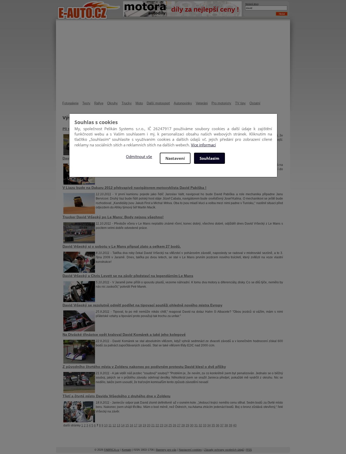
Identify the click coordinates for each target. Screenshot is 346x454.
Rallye (98, 103)
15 (127, 425)
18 (140, 425)
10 (106, 425)
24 (166, 425)
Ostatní (254, 103)
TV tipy (240, 103)
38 (226, 425)
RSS (249, 449)
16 (131, 425)
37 (222, 425)
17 (136, 425)
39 (230, 425)
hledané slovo (251, 4)
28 (183, 425)
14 (123, 425)
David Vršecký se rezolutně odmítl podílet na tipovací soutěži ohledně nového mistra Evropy (142, 305)
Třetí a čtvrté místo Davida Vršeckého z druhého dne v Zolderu (116, 396)
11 (110, 425)
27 (179, 425)
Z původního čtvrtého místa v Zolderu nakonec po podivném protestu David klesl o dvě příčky (144, 367)
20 (148, 425)
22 (157, 425)
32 (200, 425)
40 (235, 425)
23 (161, 425)
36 (217, 425)
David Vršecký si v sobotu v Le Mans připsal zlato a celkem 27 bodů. (122, 246)
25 (170, 425)
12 (114, 425)
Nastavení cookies (190, 449)
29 (187, 425)
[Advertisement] (173, 63)
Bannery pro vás (166, 449)
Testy (86, 103)
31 (196, 425)
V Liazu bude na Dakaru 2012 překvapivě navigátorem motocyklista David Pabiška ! (134, 188)
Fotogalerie (70, 103)
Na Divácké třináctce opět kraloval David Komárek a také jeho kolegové (124, 334)
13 (118, 425)
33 (204, 425)
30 (192, 425)
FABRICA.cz (112, 449)
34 (209, 425)
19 (144, 425)
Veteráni (202, 103)
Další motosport (158, 103)
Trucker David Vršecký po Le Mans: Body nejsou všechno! (113, 217)
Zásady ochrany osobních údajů (224, 449)
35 (213, 425)
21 (153, 425)
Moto (139, 103)
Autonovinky (183, 103)
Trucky (127, 103)
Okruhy (112, 103)
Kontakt (126, 449)
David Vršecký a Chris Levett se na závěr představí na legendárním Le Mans (128, 276)
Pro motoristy (221, 103)
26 (174, 425)
